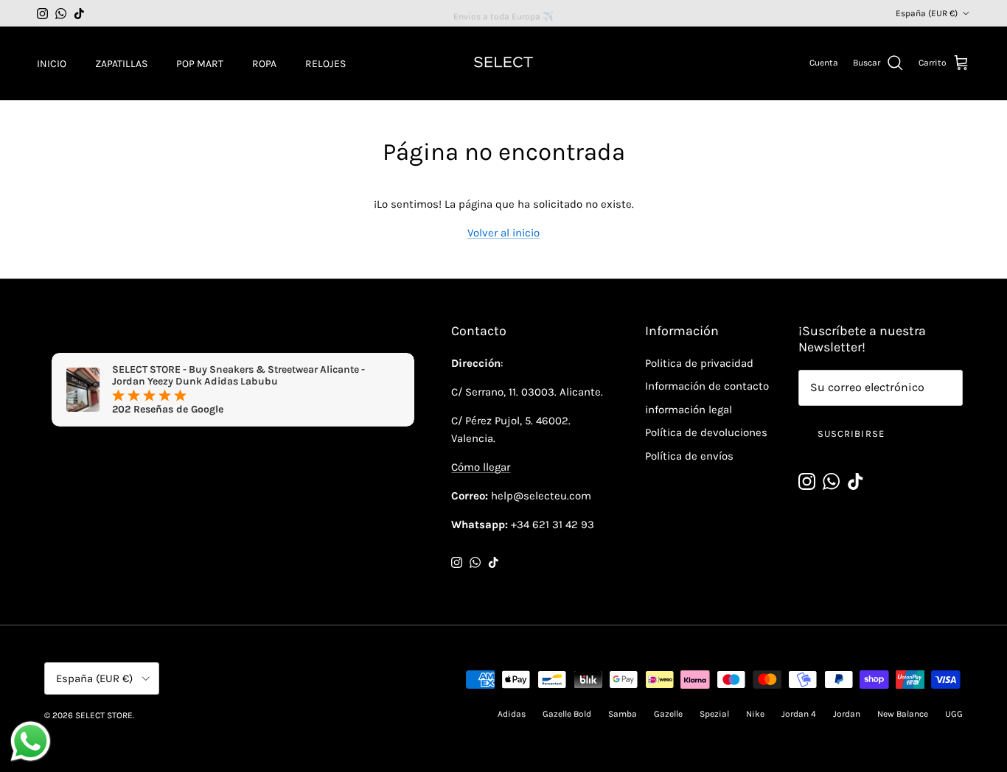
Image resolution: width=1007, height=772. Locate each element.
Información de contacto (707, 386)
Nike (755, 714)
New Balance (902, 714)
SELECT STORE (104, 715)
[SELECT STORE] (503, 63)
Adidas (512, 714)
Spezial (714, 714)
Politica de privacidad (699, 363)
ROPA (264, 63)
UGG (954, 714)
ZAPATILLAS (121, 63)
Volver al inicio (503, 232)
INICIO (51, 63)
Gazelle (668, 714)
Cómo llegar (480, 467)
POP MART (199, 63)
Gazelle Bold (567, 714)
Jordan (846, 714)
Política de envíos (689, 456)
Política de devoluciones (706, 432)
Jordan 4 (798, 714)
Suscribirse (851, 433)
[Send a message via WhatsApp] (30, 741)
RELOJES (325, 63)
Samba (622, 714)
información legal (688, 409)
